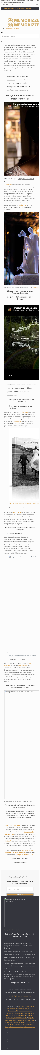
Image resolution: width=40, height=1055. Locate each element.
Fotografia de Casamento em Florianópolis (20, 1013)
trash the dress (23, 665)
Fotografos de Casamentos (24, 1025)
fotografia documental (26, 179)
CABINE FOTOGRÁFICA (12, 28)
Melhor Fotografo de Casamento (16, 1018)
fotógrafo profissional (24, 406)
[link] (1, 41)
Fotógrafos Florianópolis (26, 1006)
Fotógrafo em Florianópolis (15, 1009)
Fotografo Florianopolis (12, 1022)
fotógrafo (25, 412)
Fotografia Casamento (12, 1027)
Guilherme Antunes (28, 850)
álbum (29, 388)
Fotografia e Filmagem (27, 1027)
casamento (11, 80)
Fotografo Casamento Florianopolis (24, 1020)
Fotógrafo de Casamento (24, 1011)
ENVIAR (20, 894)
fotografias (17, 421)
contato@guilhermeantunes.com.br (20, 996)
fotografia (9, 185)
